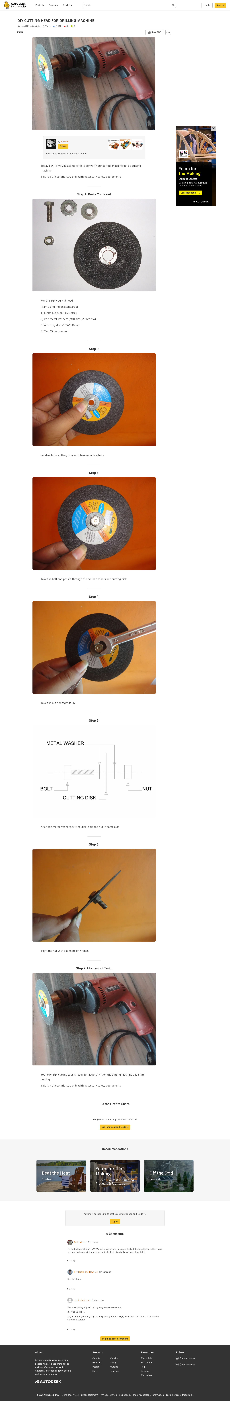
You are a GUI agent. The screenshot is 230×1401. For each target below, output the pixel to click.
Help (143, 1366)
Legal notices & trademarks (180, 1394)
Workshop (37, 26)
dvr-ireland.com (82, 1300)
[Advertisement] (196, 166)
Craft (94, 1371)
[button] (168, 32)
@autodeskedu (187, 1364)
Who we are (146, 1375)
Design (95, 1366)
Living (113, 1362)
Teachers (67, 5)
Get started (146, 1362)
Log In (207, 5)
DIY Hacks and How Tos (86, 1272)
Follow (62, 146)
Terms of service (69, 1394)
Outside (114, 1366)
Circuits (96, 1358)
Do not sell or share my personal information (141, 1394)
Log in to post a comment (115, 1338)
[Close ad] (213, 128)
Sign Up (220, 5)
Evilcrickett (79, 1242)
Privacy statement (89, 1394)
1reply (72, 1260)
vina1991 (24, 26)
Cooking (114, 1358)
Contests (53, 5)
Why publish (147, 1358)
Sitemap (145, 1371)
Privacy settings (108, 1394)
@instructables (187, 1358)
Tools (48, 26)
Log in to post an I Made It (115, 1127)
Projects (39, 5)
